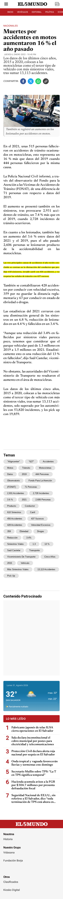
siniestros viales (15, 544)
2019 (24, 474)
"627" (31, 461)
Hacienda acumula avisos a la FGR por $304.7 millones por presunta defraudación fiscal (33, 785)
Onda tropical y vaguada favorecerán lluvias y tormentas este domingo (34, 763)
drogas (40, 531)
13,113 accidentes (46, 569)
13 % (47, 544)
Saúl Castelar (13, 550)
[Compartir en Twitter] (31, 81)
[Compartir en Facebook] (23, 81)
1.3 (34, 544)
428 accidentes (14, 525)
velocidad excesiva (40, 525)
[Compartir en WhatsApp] (38, 81)
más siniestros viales (18, 569)
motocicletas (45, 468)
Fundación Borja (13, 860)
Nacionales (10, 25)
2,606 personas (43, 499)
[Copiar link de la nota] (46, 81)
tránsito (26, 468)
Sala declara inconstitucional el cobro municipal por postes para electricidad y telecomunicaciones (32, 741)
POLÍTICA (49, 12)
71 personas (31, 487)
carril (32, 512)
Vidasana (9, 852)
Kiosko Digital (11, 889)
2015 (9, 563)
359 (9, 531)
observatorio (13, 480)
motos (10, 468)
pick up (11, 576)
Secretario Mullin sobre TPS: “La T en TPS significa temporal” (33, 773)
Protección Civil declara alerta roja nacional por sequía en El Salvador (33, 753)
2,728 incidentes (41, 493)
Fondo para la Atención (40, 480)
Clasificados (10, 881)
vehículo (25, 563)
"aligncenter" (13, 461)
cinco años (49, 556)
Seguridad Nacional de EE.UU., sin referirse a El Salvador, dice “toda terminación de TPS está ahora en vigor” (33, 799)
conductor (30, 506)
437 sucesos (37, 518)
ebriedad (24, 531)
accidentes (48, 461)
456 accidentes (14, 518)
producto (11, 506)
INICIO (10, 12)
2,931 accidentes (15, 493)
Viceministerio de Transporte (21, 556)
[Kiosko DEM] (57, 4)
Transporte (34, 550)
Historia (8, 839)
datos (10, 474)
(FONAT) (11, 487)
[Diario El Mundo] (32, 7)
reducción (12, 537)
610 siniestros (14, 512)
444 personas (42, 474)
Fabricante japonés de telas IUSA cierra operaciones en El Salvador (32, 729)
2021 (24, 499)
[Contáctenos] (31, 870)
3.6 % (10, 499)
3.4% (28, 537)
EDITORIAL (36, 12)
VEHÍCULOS (22, 12)
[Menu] (6, 4)
